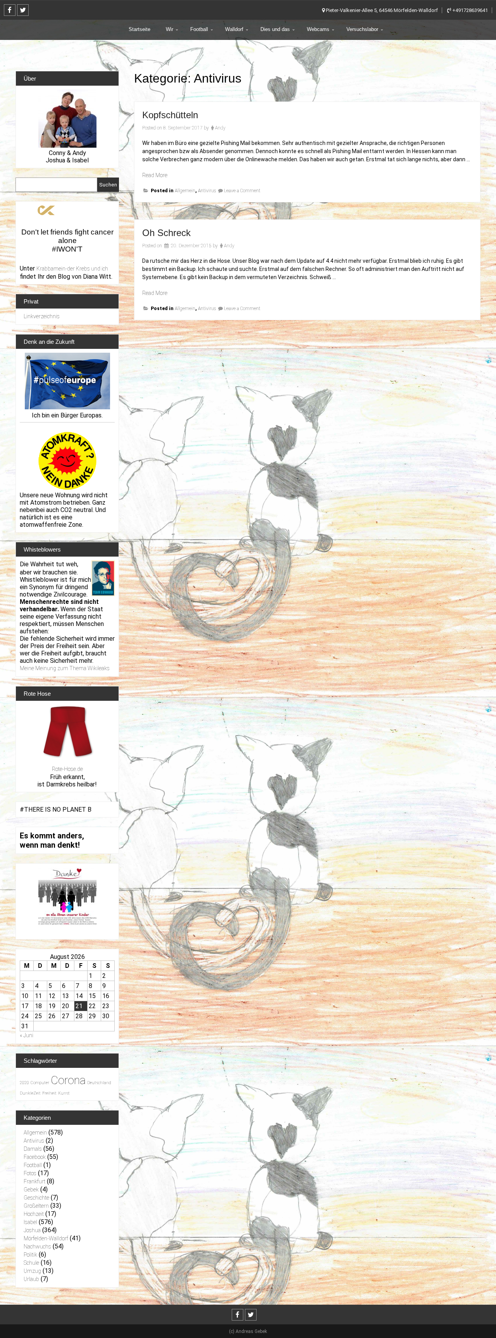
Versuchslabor (362, 29)
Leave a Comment (242, 190)
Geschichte (36, 1198)
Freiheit (49, 1093)
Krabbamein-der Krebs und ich (72, 269)
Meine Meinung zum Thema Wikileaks (65, 668)
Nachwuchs (37, 1246)
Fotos (30, 1173)
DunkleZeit (30, 1093)
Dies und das (275, 29)
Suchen (108, 185)
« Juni (26, 1035)
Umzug (32, 1271)
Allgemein (185, 190)
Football (199, 29)
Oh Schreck (166, 233)
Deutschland (99, 1082)
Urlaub (31, 1279)
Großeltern (36, 1206)
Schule (31, 1263)
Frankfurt (34, 1181)
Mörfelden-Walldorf (46, 1238)
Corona (68, 1080)
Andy (220, 128)
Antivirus (207, 190)
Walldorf (234, 29)
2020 (24, 1082)
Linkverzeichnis (42, 316)
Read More (154, 175)
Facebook (35, 1157)
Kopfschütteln (170, 115)
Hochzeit (34, 1214)
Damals (33, 1149)
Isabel (30, 1222)
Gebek (31, 1189)
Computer (40, 1082)
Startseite (139, 29)
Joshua (32, 1230)
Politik (30, 1255)
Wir (169, 29)
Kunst (64, 1093)
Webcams (318, 29)
